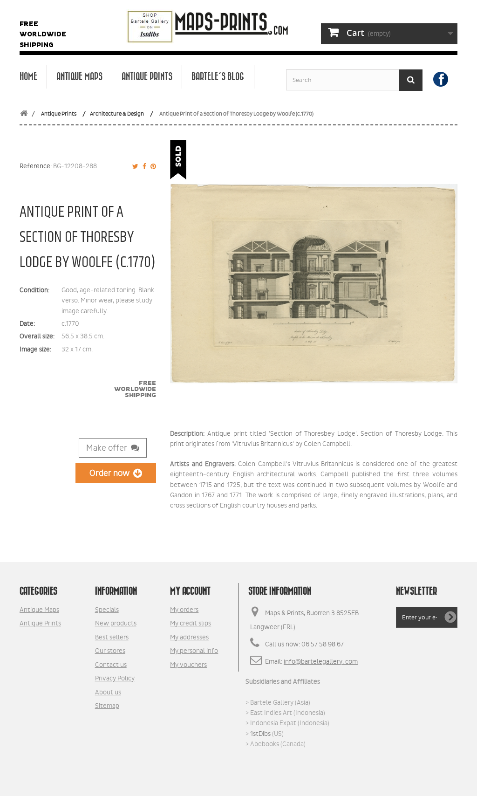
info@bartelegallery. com (321, 661)
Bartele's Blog (218, 77)
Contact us (111, 664)
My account (190, 591)
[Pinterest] (152, 166)
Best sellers (112, 637)
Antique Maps (79, 77)
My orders (184, 609)
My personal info (194, 650)
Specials (107, 609)
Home (28, 77)
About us (108, 692)
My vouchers (188, 664)
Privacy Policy (115, 678)
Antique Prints (147, 77)
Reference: (36, 166)
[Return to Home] (24, 114)
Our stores (110, 650)
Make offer (108, 448)
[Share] (143, 166)
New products (115, 623)
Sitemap (107, 705)
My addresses (189, 637)
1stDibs (260, 733)
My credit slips (190, 623)
